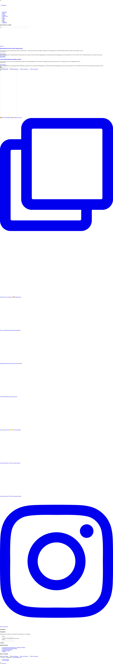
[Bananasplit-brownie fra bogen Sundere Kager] (14, 27)
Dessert (1, 56)
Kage (1, 46)
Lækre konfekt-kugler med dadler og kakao (10, 59)
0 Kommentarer (3, 53)
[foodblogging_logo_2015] (3, 5)
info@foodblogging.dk (17, 657)
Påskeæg (4, 651)
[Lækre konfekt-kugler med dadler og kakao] (3, 55)
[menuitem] (57, 12)
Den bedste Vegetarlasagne (7, 649)
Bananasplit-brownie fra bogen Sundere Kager (11, 48)
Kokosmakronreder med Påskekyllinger (9, 648)
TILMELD (2, 642)
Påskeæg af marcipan (6, 650)
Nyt (3, 46)
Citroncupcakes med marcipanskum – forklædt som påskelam (13, 647)
